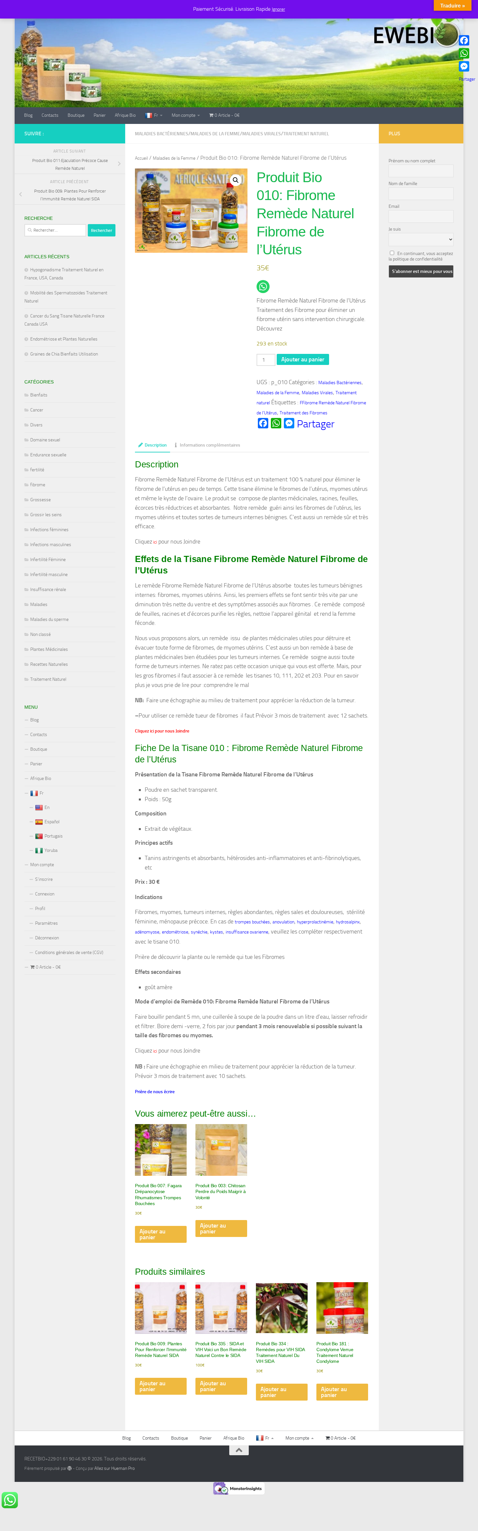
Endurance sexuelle (48, 455)
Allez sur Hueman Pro (114, 1468)
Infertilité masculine (49, 574)
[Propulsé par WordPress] (69, 1468)
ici (154, 542)
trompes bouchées (252, 922)
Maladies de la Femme (215, 134)
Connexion (44, 894)
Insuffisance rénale (48, 589)
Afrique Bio (125, 115)
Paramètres (46, 923)
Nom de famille (403, 183)
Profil (40, 908)
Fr (156, 115)
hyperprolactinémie (315, 922)
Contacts (50, 115)
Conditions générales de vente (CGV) (69, 952)
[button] (236, 180)
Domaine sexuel (45, 440)
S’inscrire (44, 879)
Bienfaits (38, 395)
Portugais (54, 836)
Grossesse (40, 500)
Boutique (76, 115)
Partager (316, 424)
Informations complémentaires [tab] (210, 445)
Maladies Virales (261, 134)
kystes (216, 932)
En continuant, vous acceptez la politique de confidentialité (421, 256)
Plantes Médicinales (49, 649)
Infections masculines (50, 544)
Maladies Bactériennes (161, 134)
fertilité (37, 470)
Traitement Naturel (48, 679)
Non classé (40, 634)
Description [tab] (156, 445)
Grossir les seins (46, 514)
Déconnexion (47, 938)
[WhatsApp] (467, 53)
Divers (36, 425)
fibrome (37, 485)
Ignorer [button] (278, 9)
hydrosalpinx (348, 922)
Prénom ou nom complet (412, 161)
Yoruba (51, 850)
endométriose (175, 932)
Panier (100, 115)
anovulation (283, 922)
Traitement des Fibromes (303, 413)
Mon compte (183, 115)
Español (52, 822)
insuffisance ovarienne (247, 932)
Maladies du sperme (49, 619)
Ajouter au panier (303, 359)
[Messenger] (467, 66)
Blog (28, 115)
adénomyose (147, 932)
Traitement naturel (306, 134)
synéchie (199, 932)
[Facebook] (467, 40)
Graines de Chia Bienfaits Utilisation (64, 354)
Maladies (38, 604)
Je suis (395, 229)
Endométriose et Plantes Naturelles (64, 339)
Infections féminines (49, 529)
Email (394, 206)
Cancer (36, 410)
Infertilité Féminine (48, 559)
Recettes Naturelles (49, 664)
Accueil (141, 158)
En (47, 807)
